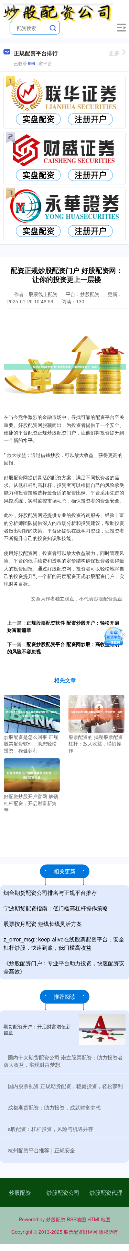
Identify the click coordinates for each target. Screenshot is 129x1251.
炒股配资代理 (105, 1192)
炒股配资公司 (62, 1192)
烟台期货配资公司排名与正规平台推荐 (50, 893)
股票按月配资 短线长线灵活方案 (42, 924)
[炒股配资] (58, 11)
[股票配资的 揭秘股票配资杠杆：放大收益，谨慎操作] (96, 713)
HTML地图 (98, 1219)
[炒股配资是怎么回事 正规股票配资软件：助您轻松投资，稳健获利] (32, 713)
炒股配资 (20, 1192)
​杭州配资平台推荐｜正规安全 (41, 1150)
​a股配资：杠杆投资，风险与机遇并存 (50, 1128)
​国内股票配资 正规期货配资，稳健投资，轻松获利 (65, 1085)
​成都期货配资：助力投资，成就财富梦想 (54, 1107)
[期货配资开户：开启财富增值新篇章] (102, 1029)
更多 (114, 53)
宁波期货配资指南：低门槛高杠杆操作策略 (55, 908)
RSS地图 (76, 1219)
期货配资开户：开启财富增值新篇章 (37, 1029)
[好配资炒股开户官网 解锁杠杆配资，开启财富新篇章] (32, 774)
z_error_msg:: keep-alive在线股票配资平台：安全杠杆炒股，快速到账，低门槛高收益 (63, 943)
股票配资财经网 (80, 1231)
